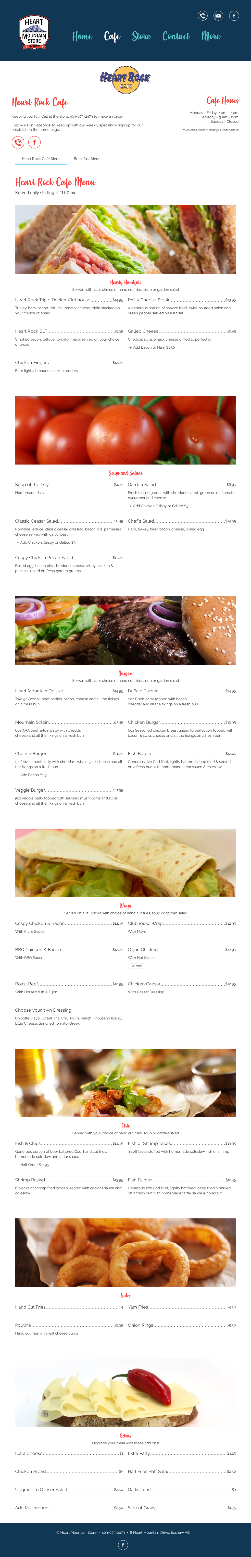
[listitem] (151, 347)
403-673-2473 (81, 116)
